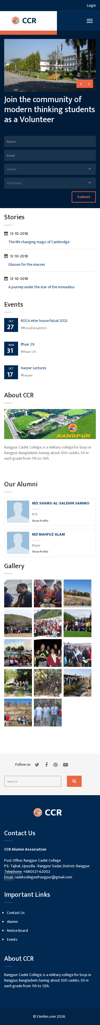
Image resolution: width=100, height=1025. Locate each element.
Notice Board (17, 930)
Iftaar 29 (27, 344)
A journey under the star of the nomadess (41, 287)
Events (12, 939)
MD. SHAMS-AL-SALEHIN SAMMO (60, 503)
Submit (83, 197)
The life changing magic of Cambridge (38, 242)
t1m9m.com (46, 1016)
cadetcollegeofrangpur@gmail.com (43, 877)
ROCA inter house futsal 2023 (44, 320)
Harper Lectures (33, 368)
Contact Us (16, 913)
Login (91, 5)
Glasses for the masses (26, 264)
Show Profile (40, 520)
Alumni (12, 921)
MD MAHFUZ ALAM (48, 534)
